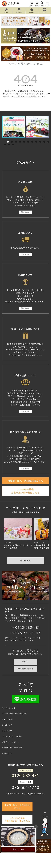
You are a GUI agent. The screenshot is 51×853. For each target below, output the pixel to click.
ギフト (44, 12)
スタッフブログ (8, 719)
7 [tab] (32, 139)
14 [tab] (13, 142)
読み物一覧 (25, 560)
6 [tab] (28, 139)
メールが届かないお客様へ (12, 736)
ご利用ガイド (7, 725)
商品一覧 (19, 12)
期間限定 (32, 12)
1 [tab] (8, 139)
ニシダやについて (8, 708)
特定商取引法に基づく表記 (12, 748)
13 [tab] (9, 142)
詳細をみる (25, 212)
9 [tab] (40, 139)
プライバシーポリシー (10, 742)
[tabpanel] (13, 127)
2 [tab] (12, 139)
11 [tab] (48, 139)
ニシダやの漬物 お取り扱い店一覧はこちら (25, 491)
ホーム (6, 12)
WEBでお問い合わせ (25, 669)
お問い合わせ (7, 753)
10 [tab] (44, 139)
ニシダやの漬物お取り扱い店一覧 (14, 713)
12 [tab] (5, 142)
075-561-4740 (25, 787)
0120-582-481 (27, 627)
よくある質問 (7, 731)
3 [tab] (16, 139)
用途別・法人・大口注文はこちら (25, 480)
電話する (25, 661)
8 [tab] (36, 139)
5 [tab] (24, 139)
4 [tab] (20, 139)
